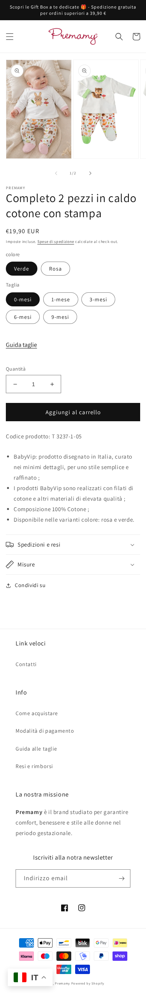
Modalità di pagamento (45, 730)
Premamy (62, 983)
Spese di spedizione (55, 241)
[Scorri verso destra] (90, 173)
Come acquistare (37, 713)
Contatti (26, 664)
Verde (21, 268)
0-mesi (23, 299)
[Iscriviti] (121, 878)
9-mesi (60, 316)
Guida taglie (21, 345)
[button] (9, 36)
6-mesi (23, 316)
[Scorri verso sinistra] (56, 173)
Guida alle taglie (36, 748)
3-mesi (98, 299)
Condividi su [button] (30, 585)
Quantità (16, 369)
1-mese (60, 299)
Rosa (55, 268)
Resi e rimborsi (34, 766)
